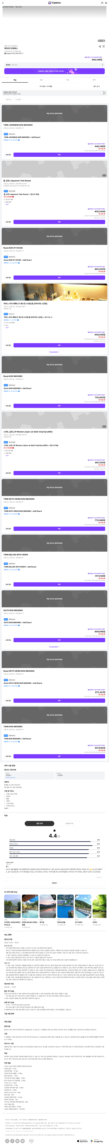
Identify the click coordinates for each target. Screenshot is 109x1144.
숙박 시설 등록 (14, 1119)
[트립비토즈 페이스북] (12, 1141)
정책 (94, 80)
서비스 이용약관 (23, 1119)
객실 (14, 80)
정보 (41, 80)
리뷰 (67, 80)
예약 (59, 155)
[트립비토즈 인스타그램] (7, 1141)
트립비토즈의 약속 (42, 1119)
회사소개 (7, 1119)
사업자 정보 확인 (27, 1128)
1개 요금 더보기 (53, 352)
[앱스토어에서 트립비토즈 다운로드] (82, 1141)
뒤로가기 (3, 3)
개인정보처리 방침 (32, 1119)
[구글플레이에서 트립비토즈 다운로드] (97, 1141)
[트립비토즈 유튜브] (17, 1141)
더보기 (7, 204)
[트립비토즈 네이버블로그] (22, 1141)
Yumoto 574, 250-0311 (14, 53)
